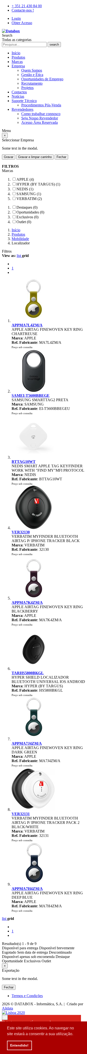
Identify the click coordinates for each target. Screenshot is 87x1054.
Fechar (61, 157)
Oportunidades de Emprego (42, 79)
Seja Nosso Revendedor (39, 118)
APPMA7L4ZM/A (27, 325)
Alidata (7, 1008)
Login (16, 18)
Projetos (27, 88)
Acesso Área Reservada (39, 122)
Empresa (18, 66)
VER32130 (21, 532)
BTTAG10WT (24, 462)
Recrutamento (32, 83)
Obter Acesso (22, 23)
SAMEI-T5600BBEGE (31, 395)
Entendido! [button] (19, 1045)
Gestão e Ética (32, 75)
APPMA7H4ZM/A (27, 889)
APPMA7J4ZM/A (27, 743)
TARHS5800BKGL (28, 673)
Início (16, 53)
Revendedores (22, 109)
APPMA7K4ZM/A (27, 602)
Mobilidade (20, 239)
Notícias (18, 96)
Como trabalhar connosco (40, 114)
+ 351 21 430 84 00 (27, 6)
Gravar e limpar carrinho (35, 157)
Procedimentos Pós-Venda (41, 105)
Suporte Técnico (24, 101)
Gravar (8, 157)
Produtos (18, 57)
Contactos (19, 92)
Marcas (17, 62)
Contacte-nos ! (23, 10)
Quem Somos (31, 70)
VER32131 (21, 814)
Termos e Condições (27, 996)
